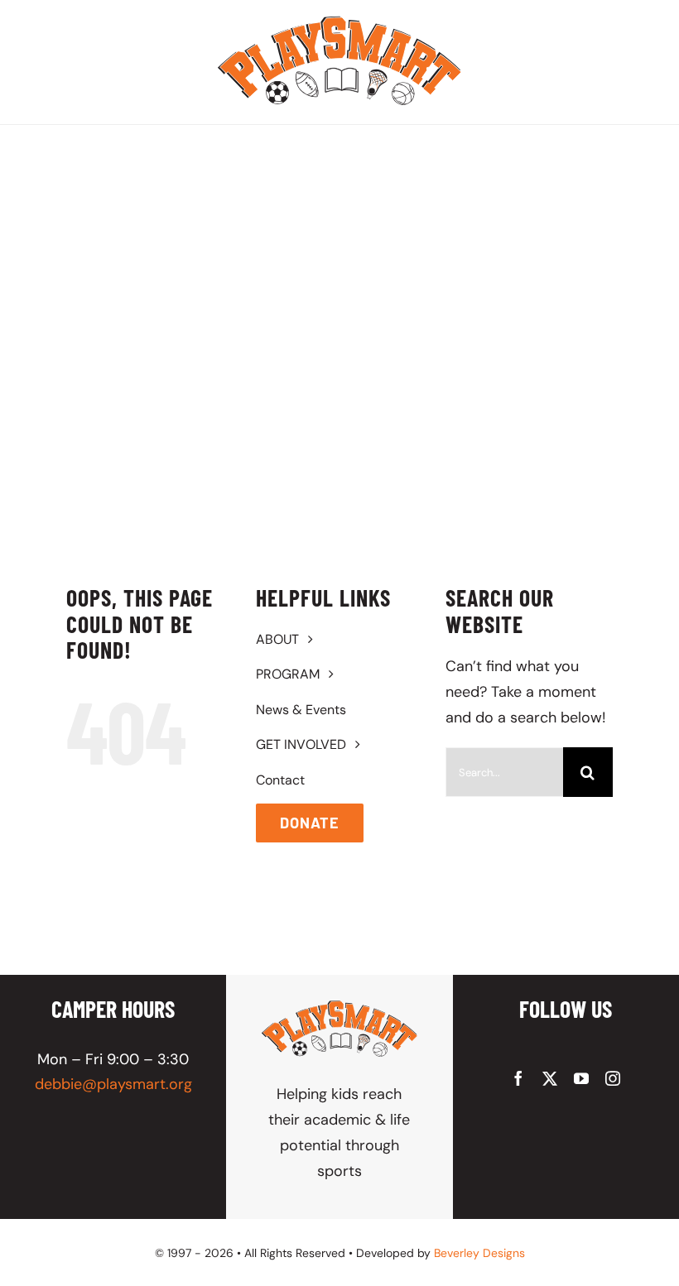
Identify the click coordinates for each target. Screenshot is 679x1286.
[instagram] (612, 1078)
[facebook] (518, 1078)
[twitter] (549, 1078)
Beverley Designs (479, 1252)
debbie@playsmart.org (113, 1084)
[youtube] (581, 1078)
